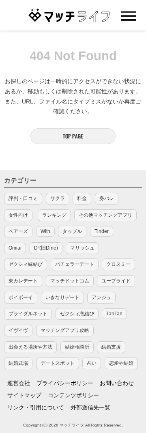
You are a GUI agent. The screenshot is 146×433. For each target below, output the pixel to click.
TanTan (114, 314)
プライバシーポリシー (64, 383)
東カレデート (23, 281)
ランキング (54, 215)
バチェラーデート (74, 264)
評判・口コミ (23, 198)
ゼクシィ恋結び (77, 314)
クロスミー (118, 264)
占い (92, 363)
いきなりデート (62, 297)
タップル (72, 231)
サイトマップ (24, 395)
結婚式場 (18, 363)
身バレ (106, 198)
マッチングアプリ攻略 (65, 330)
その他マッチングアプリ (105, 215)
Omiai (15, 248)
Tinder (101, 231)
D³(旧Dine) (46, 248)
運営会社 (18, 383)
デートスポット (58, 363)
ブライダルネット (28, 314)
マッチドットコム (69, 281)
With (45, 231)
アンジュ (101, 297)
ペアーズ (18, 231)
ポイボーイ (21, 297)
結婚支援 (111, 347)
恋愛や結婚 (121, 363)
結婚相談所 (77, 347)
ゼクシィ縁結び (26, 264)
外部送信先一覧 (90, 407)
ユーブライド (116, 281)
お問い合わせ (117, 383)
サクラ (57, 198)
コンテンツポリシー (73, 395)
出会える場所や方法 (30, 347)
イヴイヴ (18, 330)
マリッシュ (82, 248)
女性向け (18, 215)
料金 (82, 198)
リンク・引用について (35, 407)
